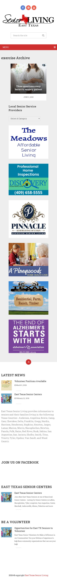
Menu (6, 47)
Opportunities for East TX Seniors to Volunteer (33, 529)
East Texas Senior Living (36, 575)
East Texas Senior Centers (28, 394)
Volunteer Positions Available (30, 381)
